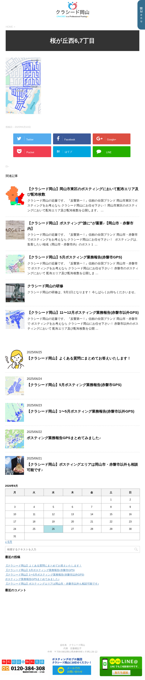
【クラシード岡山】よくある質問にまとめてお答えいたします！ (79, 358)
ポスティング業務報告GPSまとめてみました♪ (64, 438)
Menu (141, 16)
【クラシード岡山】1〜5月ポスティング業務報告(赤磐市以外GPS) (80, 411)
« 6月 (8, 542)
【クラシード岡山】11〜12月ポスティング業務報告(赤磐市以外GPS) (83, 312)
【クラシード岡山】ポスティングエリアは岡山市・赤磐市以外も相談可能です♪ (52, 583)
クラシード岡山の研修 (45, 286)
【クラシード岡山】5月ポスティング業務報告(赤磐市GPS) (74, 257)
